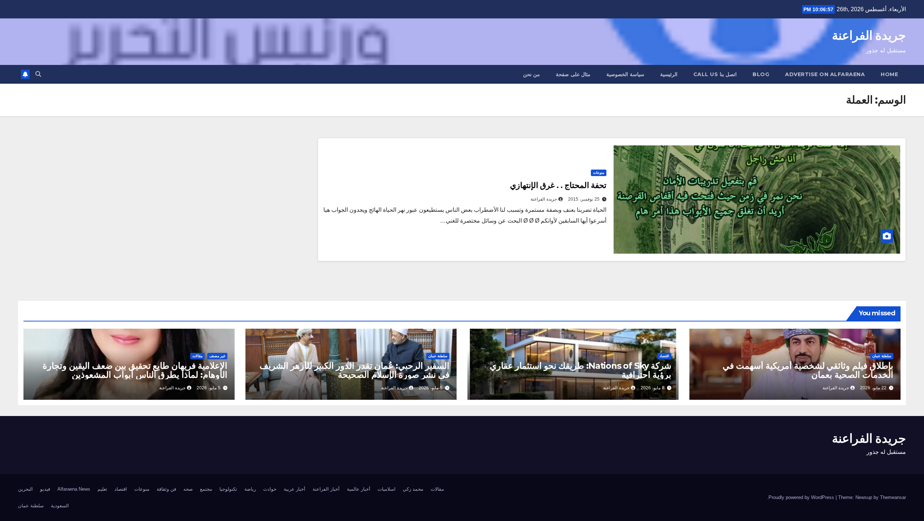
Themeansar (893, 497)
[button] (38, 74)
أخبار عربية (294, 489)
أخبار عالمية (358, 489)
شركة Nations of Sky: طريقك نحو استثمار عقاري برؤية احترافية (580, 370)
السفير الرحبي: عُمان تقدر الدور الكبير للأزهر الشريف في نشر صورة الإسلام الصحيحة (354, 370)
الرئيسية (668, 74)
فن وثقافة (166, 489)
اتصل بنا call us (715, 74)
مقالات (197, 356)
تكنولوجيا (228, 489)
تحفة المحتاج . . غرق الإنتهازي (558, 185)
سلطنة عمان (881, 356)
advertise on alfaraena (825, 74)
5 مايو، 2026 (431, 387)
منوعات (598, 173)
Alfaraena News (73, 489)
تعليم (102, 489)
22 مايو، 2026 (873, 387)
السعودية (60, 505)
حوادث (269, 489)
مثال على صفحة (573, 74)
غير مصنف (217, 356)
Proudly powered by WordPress (802, 497)
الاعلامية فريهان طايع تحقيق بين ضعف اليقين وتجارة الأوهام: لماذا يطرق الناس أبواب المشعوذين (135, 370)
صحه (188, 489)
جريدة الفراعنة (869, 35)
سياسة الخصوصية (625, 74)
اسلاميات (387, 489)
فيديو (45, 489)
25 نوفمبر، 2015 (584, 199)
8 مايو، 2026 (652, 387)
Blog (761, 74)
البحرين (25, 489)
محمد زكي (413, 489)
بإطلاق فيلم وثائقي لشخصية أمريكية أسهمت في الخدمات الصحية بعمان (808, 370)
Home (889, 74)
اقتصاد (664, 356)
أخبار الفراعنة (326, 489)
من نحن (531, 74)
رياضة (250, 489)
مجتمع (206, 489)
